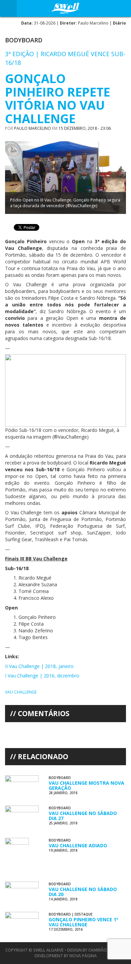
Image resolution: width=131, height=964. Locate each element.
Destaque (83, 914)
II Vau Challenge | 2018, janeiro (39, 666)
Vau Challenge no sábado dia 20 (83, 891)
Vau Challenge (21, 692)
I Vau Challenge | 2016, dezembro (42, 675)
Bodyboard (23, 40)
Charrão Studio (105, 950)
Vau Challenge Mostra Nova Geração (86, 785)
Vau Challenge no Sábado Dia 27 (83, 815)
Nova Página (83, 956)
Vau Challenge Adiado (78, 845)
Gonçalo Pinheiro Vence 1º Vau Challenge (83, 922)
